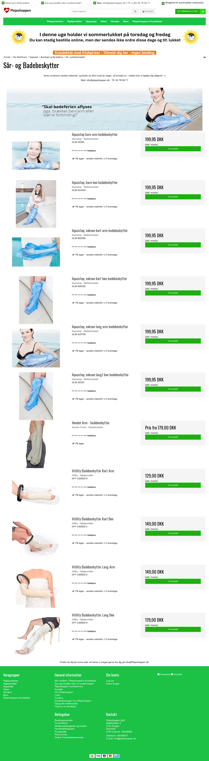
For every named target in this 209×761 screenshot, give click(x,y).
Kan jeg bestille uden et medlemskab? (74, 683)
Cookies (59, 697)
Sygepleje (91, 21)
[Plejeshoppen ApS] (17, 11)
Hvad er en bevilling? (65, 706)
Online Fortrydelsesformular (69, 737)
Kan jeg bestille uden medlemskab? (63, 3)
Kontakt (59, 689)
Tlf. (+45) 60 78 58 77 (139, 3)
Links (57, 695)
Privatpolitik (60, 731)
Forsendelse (61, 723)
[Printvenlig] (204, 57)
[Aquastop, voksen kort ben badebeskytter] (36, 300)
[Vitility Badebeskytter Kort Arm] (36, 492)
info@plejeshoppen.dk (114, 3)
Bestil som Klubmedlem (17, 3)
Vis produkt (173, 149)
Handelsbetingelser (65, 728)
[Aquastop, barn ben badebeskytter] (36, 204)
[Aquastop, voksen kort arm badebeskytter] (36, 252)
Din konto (148, 11)
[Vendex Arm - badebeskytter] (36, 444)
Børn (126, 21)
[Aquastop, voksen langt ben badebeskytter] (36, 396)
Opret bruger (113, 683)
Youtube (178, 674)
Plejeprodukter (55, 21)
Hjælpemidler (74, 21)
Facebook (165, 674)
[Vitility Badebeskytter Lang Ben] (36, 636)
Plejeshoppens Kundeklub (147, 21)
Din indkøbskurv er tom (187, 11)
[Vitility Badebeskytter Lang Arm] (36, 588)
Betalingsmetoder (64, 720)
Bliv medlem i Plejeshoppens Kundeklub (75, 680)
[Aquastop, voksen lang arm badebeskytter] (36, 348)
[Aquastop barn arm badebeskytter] (36, 156)
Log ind (110, 680)
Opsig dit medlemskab (66, 703)
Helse (104, 21)
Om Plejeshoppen (64, 692)
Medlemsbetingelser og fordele (71, 726)
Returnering (61, 734)
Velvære (115, 21)
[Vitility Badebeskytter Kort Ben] (36, 540)
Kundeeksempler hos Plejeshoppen (73, 700)
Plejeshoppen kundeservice (69, 686)
